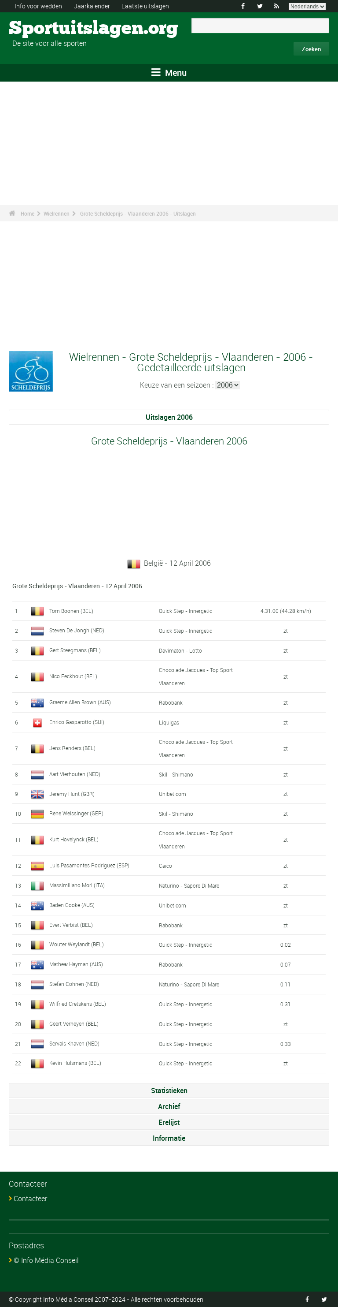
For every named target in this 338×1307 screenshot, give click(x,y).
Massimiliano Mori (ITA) (77, 885)
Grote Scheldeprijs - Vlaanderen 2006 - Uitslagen (138, 213)
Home (27, 213)
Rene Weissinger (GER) (76, 813)
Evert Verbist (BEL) (71, 924)
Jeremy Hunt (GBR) (72, 793)
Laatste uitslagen (145, 6)
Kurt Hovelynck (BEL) (74, 839)
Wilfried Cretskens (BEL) (77, 1003)
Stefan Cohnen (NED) (74, 983)
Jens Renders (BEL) (72, 747)
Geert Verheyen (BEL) (74, 1023)
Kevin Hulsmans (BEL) (75, 1062)
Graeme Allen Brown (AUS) (80, 702)
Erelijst (169, 1122)
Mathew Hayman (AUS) (76, 963)
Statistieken (169, 1090)
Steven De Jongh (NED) (76, 630)
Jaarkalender (92, 6)
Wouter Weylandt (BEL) (76, 944)
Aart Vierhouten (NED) (74, 773)
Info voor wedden (38, 6)
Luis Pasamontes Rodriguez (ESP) (89, 865)
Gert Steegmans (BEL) (75, 650)
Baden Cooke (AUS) (72, 904)
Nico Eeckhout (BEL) (73, 676)
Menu (175, 72)
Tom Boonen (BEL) (71, 610)
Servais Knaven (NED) (74, 1043)
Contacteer (30, 1198)
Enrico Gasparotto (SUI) (76, 721)
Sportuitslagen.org (42, 28)
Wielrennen (57, 213)
